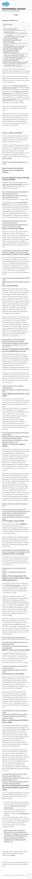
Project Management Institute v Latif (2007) (14, 46)
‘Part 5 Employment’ (24, 813)
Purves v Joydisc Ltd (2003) (10, 28)
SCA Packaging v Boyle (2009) (11, 50)
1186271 (13, 855)
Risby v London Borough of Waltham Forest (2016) (16, 62)
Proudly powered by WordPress (17, 875)
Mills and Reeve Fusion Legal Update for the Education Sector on (16, 834)
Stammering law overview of (16, 550)
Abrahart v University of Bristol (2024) (13, 48)
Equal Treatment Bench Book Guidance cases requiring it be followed (14, 31)
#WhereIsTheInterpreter (13, 585)
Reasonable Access (14, 9)
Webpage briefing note (8, 644)
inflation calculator (7, 158)
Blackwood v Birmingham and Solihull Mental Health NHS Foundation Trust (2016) (15, 64)
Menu (16, 14)
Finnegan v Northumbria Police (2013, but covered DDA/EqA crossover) (15, 44)
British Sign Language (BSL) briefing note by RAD (15, 642)
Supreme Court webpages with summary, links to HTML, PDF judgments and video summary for (15, 716)
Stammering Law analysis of (14, 830)
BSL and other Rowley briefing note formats (16, 56)
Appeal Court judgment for (15, 252)
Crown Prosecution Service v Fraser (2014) (15, 36)
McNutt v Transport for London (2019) (13, 58)
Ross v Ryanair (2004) (9, 41)
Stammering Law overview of (16, 250)
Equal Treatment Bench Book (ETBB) (11, 184)
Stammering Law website (9, 99)
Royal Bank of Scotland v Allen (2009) (13, 40)
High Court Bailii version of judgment (14, 637)
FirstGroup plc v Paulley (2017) (12, 60)
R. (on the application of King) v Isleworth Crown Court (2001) (16, 34)
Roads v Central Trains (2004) (11, 38)
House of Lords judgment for (16, 552)
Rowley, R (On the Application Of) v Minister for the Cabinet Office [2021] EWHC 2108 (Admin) (16, 54)
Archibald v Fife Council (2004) (12, 52)
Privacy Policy (5, 875)
